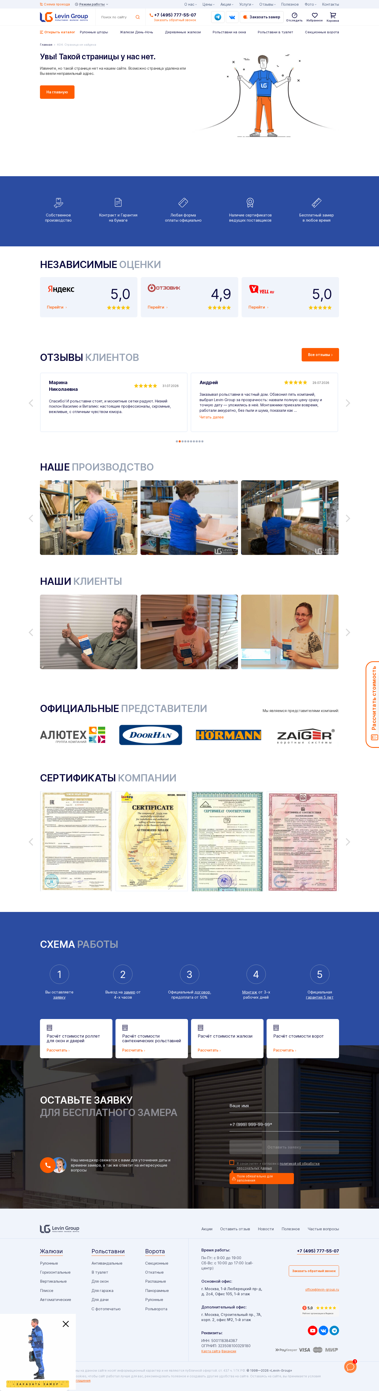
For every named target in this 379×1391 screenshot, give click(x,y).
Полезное (290, 4)
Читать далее (212, 417)
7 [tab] (194, 441)
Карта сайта (210, 1351)
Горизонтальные (55, 1272)
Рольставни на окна (229, 32)
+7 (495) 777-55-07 (175, 15)
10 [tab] (202, 441)
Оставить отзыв (235, 1228)
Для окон (100, 1281)
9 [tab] (200, 441)
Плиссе (46, 1290)
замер (129, 992)
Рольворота (156, 1308)
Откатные (154, 1272)
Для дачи (100, 1299)
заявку (59, 997)
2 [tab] (180, 441)
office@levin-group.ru (322, 1289)
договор (202, 992)
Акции (225, 4)
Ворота (155, 1251)
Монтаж (249, 992)
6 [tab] (191, 441)
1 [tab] (177, 441)
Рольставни (108, 1251)
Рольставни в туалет (275, 32)
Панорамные (157, 1290)
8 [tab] (197, 441)
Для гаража (102, 1290)
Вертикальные (53, 1281)
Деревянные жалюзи (183, 32)
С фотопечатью (106, 1308)
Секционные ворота (322, 32)
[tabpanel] (114, 402)
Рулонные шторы (94, 32)
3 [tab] (183, 441)
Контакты (330, 4)
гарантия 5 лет (320, 997)
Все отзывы (319, 354)
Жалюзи (51, 1251)
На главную (57, 92)
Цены (207, 4)
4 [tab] (185, 441)
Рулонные (49, 1263)
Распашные (155, 1281)
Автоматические (55, 1299)
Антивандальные (107, 1263)
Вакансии (228, 1351)
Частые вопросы (323, 1228)
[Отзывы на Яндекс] (319, 1310)
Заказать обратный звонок (314, 1271)
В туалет (100, 1272)
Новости (266, 1228)
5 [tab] (188, 441)
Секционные (156, 1263)
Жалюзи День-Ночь (136, 32)
